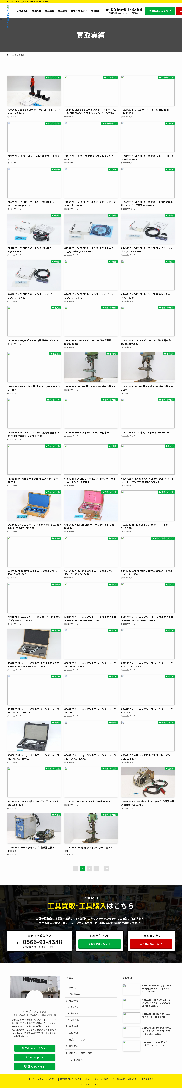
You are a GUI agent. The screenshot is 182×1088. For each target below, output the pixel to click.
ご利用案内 (75, 994)
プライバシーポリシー (47, 1079)
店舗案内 (73, 1046)
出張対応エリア (77, 1039)
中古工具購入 (76, 1059)
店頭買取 (74, 1007)
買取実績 (73, 1032)
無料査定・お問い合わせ (82, 1053)
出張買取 (74, 1013)
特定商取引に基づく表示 (71, 1079)
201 (106, 868)
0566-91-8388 (126, 9)
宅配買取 (74, 1019)
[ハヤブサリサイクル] (8, 10)
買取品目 (73, 1026)
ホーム (72, 987)
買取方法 (73, 1001)
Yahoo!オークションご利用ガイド (99, 1079)
